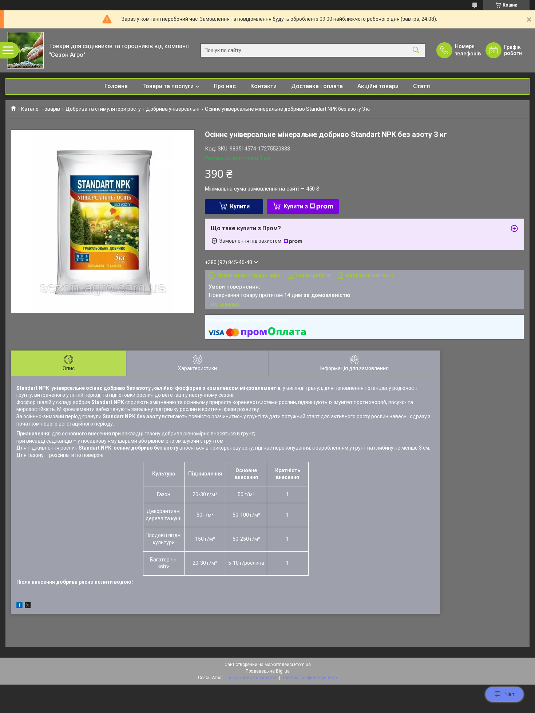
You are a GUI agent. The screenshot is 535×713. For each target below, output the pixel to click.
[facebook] (19, 606)
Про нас (225, 86)
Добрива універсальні (172, 109)
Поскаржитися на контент (251, 677)
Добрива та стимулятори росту (103, 109)
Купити (240, 206)
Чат (510, 694)
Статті (422, 86)
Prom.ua (302, 664)
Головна (116, 86)
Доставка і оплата (317, 86)
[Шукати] (416, 50)
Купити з (296, 206)
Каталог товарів (40, 109)
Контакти (263, 86)
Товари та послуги (168, 86)
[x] (28, 606)
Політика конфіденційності (309, 677)
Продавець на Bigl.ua (268, 671)
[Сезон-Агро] (25, 50)
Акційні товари (378, 86)
